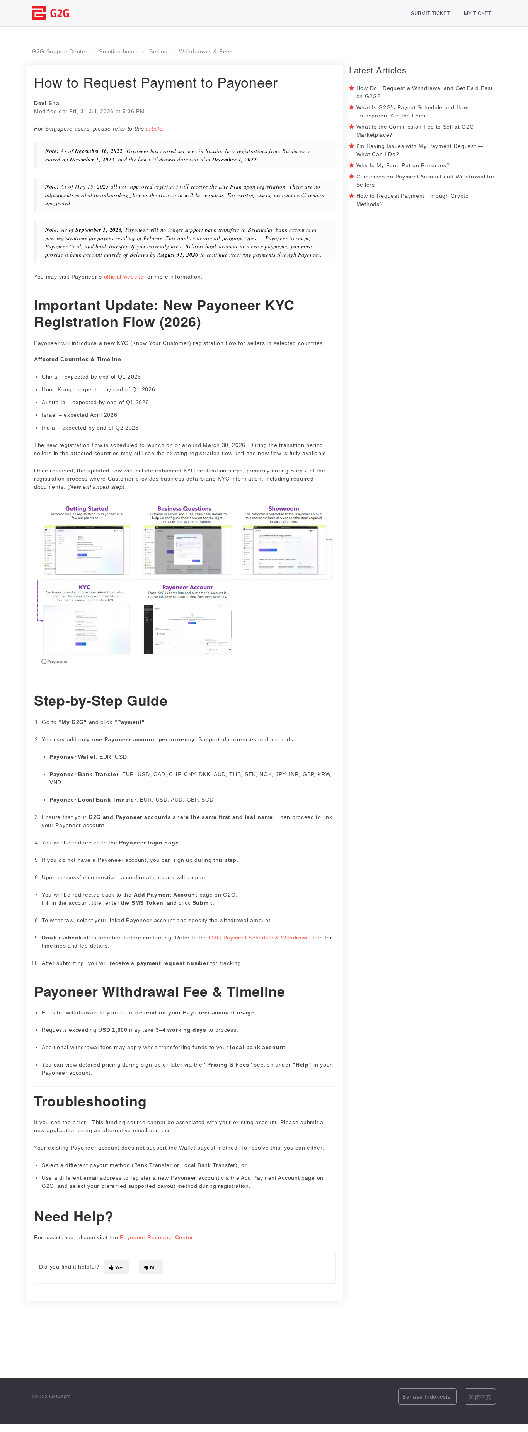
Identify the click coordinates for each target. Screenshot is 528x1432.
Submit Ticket (430, 13)
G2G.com (60, 1396)
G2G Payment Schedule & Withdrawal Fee (266, 937)
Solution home (118, 51)
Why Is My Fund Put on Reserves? (403, 165)
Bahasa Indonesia (427, 1396)
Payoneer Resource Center (156, 1237)
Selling (158, 51)
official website (124, 276)
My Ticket (477, 13)
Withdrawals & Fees (206, 51)
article (154, 129)
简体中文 (480, 1396)
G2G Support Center (60, 51)
